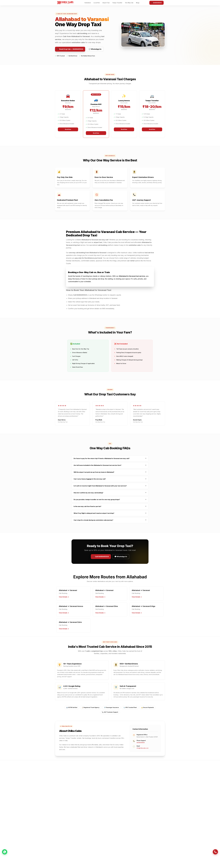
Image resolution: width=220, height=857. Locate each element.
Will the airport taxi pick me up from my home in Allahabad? (110, 472)
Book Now (68, 129)
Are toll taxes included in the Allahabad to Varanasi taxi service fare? (110, 465)
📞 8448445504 (156, 2)
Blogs (137, 2)
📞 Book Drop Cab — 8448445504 (70, 49)
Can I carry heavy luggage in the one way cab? (110, 479)
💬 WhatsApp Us (95, 49)
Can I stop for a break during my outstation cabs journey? (110, 520)
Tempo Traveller (117, 2)
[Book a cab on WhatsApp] (4, 851)
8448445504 (141, 742)
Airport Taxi (106, 2)
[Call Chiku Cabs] (215, 852)
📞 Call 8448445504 (101, 556)
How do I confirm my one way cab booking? (110, 493)
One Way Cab (129, 2)
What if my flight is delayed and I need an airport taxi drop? (110, 513)
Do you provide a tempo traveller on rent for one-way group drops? (110, 499)
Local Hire (97, 2)
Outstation (87, 2)
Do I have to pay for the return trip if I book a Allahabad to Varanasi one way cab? (110, 458)
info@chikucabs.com (142, 748)
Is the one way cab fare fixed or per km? (110, 506)
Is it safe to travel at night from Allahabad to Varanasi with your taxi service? (110, 486)
